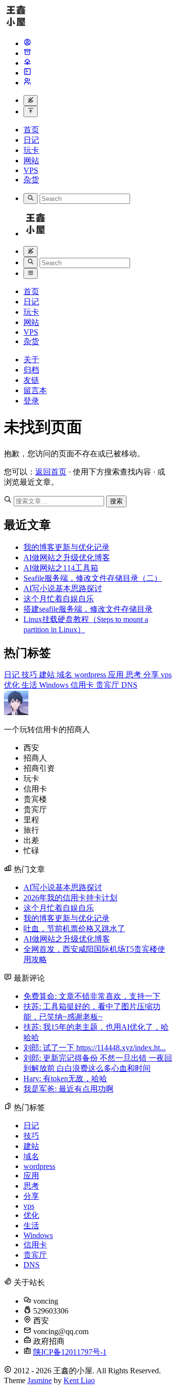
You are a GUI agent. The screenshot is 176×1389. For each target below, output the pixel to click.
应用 (117, 674)
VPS (30, 170)
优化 (13, 685)
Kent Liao (79, 1380)
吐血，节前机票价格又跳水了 (74, 928)
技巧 (30, 674)
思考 (134, 674)
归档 (31, 370)
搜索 (116, 501)
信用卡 (83, 685)
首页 (31, 129)
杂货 (31, 179)
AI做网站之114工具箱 (60, 568)
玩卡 (31, 150)
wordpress (91, 674)
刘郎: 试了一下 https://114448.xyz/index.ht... (94, 1047)
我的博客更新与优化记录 (66, 547)
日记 (31, 140)
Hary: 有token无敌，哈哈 (65, 1078)
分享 (152, 674)
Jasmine (39, 1380)
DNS (129, 685)
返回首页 (50, 472)
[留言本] (27, 73)
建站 (48, 674)
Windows (54, 685)
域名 (65, 674)
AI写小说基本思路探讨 (62, 588)
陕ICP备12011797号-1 (70, 1352)
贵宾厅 (108, 685)
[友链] (27, 63)
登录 (31, 401)
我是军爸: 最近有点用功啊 (68, 1089)
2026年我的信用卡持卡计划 (70, 897)
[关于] (27, 43)
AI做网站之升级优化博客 (66, 557)
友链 (31, 380)
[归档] (27, 53)
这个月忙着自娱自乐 (58, 599)
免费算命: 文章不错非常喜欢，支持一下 (91, 996)
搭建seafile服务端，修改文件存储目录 (88, 609)
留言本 (35, 390)
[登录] (27, 82)
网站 (31, 160)
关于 (31, 359)
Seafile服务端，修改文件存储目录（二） (92, 578)
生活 (30, 685)
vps (166, 674)
